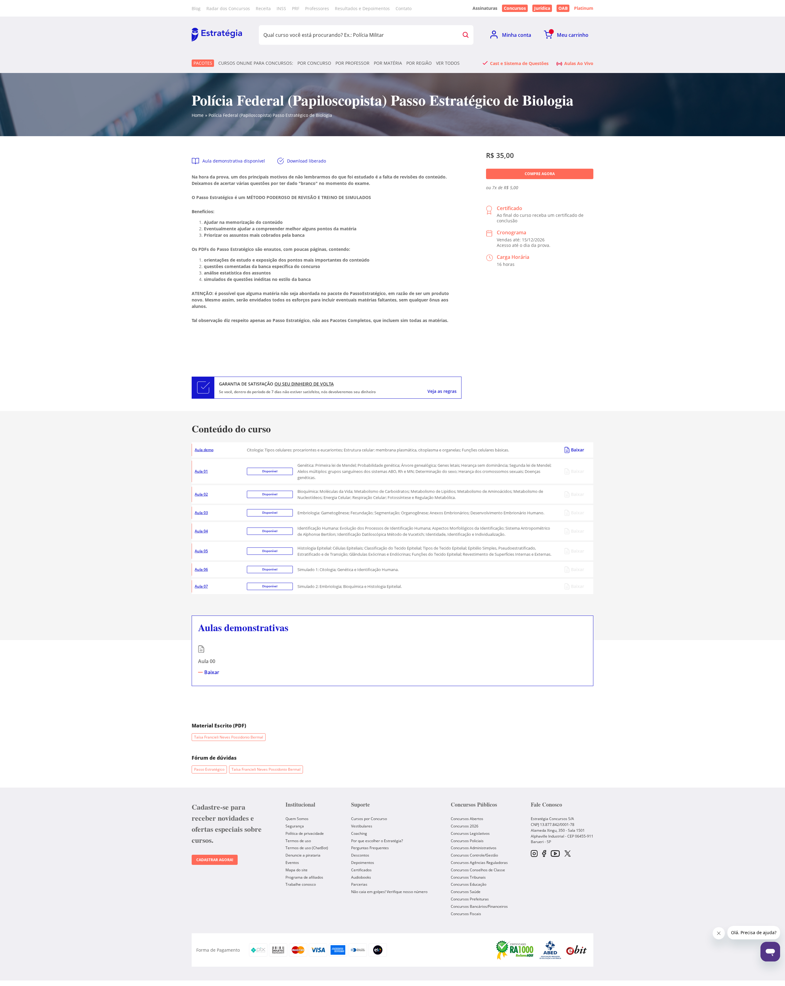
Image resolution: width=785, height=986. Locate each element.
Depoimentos (362, 862)
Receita (263, 8)
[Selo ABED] (550, 950)
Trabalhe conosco (300, 884)
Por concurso (314, 63)
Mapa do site (296, 870)
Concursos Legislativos (470, 833)
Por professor (352, 63)
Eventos (292, 862)
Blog (196, 8)
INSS (281, 8)
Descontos (360, 855)
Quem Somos (296, 818)
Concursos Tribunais (468, 877)
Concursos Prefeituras (470, 899)
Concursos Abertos (467, 818)
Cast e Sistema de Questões (519, 63)
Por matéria (388, 63)
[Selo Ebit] (576, 950)
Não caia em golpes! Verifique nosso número (389, 891)
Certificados (361, 870)
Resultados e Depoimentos (362, 8)
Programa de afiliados (304, 877)
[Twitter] (567, 854)
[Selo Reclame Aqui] (515, 949)
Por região (419, 63)
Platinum (583, 8)
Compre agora (540, 173)
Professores (317, 8)
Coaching (359, 833)
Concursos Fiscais (466, 913)
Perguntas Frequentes (370, 847)
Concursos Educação (468, 884)
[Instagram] (534, 854)
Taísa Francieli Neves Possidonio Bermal (228, 737)
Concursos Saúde (466, 891)
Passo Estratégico (209, 769)
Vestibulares (361, 826)
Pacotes (202, 63)
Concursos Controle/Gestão (474, 855)
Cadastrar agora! (214, 859)
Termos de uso (298, 840)
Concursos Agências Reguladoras (479, 862)
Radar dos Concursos (228, 8)
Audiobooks (361, 877)
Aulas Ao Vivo (578, 63)
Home (198, 115)
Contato (404, 8)
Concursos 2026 (464, 826)
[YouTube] (555, 854)
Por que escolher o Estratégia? (377, 840)
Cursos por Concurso (369, 818)
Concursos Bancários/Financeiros (479, 906)
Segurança (294, 826)
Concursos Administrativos (473, 847)
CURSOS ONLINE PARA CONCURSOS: (255, 63)
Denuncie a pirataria (302, 855)
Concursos (515, 8)
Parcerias (359, 884)
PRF (295, 8)
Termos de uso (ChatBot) (306, 847)
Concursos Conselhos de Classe (478, 870)
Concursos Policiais (467, 840)
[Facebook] (544, 854)
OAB (563, 8)
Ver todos (448, 63)
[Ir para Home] (217, 35)
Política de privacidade (304, 833)
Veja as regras (442, 391)
